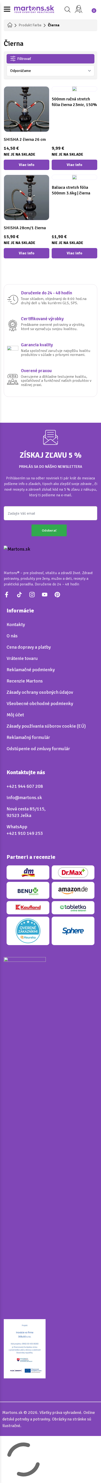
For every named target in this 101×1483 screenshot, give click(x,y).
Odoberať (49, 530)
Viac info (26, 164)
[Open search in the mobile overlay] (67, 9)
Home (10, 25)
